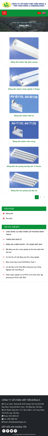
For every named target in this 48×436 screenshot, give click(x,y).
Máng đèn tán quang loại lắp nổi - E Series (24, 166)
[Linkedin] (15, 431)
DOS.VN (33, 434)
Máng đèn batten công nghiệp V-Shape (24, 89)
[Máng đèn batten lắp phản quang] (24, 48)
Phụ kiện (9, 218)
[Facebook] (3, 431)
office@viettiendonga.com (17, 422)
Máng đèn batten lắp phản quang (24, 62)
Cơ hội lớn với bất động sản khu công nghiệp (22, 257)
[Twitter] (7, 431)
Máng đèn (32, 22)
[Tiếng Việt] (39, 13)
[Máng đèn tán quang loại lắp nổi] (24, 180)
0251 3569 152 (14, 416)
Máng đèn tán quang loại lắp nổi (24, 191)
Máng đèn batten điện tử (24, 116)
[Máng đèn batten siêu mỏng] (24, 129)
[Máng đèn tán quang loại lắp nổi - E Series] (24, 155)
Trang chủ (15, 22)
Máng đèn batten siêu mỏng (24, 141)
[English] (44, 13)
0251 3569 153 (12, 419)
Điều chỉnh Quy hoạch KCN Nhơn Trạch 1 (21, 262)
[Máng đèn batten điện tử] (24, 104)
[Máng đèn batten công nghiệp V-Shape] (24, 77)
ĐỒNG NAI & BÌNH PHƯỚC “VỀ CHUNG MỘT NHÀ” (24, 244)
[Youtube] (11, 431)
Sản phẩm (24, 22)
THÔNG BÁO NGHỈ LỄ (14, 239)
